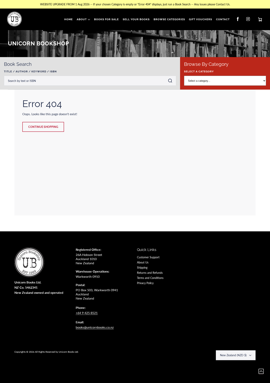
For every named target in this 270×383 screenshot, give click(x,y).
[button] (83, 19)
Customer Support (148, 257)
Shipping (142, 267)
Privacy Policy (145, 283)
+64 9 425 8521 (87, 313)
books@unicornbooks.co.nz (95, 327)
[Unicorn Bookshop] (14, 19)
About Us (142, 262)
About (82, 19)
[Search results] (171, 81)
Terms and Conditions (150, 278)
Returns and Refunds (150, 272)
